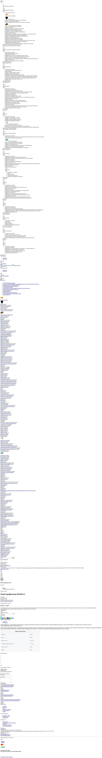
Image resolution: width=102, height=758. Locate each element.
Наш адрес (5, 259)
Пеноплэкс (2, 505)
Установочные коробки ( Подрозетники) (8, 446)
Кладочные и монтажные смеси (6, 395)
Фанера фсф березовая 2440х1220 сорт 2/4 (8, 524)
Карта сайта (5, 717)
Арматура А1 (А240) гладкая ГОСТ (7, 548)
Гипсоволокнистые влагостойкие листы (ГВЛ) (9, 449)
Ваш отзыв (2, 677)
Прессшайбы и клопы (4, 378)
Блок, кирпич (5, 721)
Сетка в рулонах (3, 537)
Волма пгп (2, 476)
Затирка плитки (3, 417)
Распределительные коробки (6, 444)
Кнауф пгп (2, 474)
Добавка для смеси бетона (5, 414)
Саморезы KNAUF (4, 370)
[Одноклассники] (4, 618)
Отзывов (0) (5, 622)
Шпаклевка (2, 400)
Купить (2, 689)
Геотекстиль (2, 496)
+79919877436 (3, 729)
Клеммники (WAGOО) (5, 440)
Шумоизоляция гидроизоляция (6, 516)
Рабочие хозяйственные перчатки (7, 351)
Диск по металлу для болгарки (6, 314)
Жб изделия (2, 489)
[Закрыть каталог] (1, 2)
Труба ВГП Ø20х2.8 (4, 691)
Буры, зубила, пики (4, 387)
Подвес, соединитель (4, 466)
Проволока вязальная (4, 550)
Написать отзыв (4, 669)
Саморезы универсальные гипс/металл (8, 382)
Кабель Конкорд (3, 436)
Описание (5, 621)
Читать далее (3, 610)
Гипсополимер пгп (4, 478)
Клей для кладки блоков (5, 470)
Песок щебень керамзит (5, 412)
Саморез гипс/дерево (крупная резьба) (8, 380)
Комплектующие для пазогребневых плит (8, 483)
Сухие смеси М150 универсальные (7, 406)
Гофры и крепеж (3, 432)
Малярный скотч (3, 348)
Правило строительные (5, 327)
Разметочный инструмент (5, 346)
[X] (7, 618)
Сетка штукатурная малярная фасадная (8, 423)
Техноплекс (2, 511)
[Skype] (12, 618)
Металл (4, 588)
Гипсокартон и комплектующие (9, 722)
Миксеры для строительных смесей (7, 344)
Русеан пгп (2, 481)
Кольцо (2, 490)
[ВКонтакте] (3, 618)
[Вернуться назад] (4, 9)
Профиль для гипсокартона (6, 468)
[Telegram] (6, 618)
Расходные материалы (7, 724)
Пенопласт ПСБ (3, 503)
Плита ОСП (2, 518)
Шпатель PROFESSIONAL (5, 336)
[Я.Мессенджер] (1, 618)
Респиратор (2, 329)
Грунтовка (2, 355)
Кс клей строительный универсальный (8, 363)
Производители (6, 710)
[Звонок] (11, 756)
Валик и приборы (4, 299)
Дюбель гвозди (3, 376)
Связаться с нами (16, 265)
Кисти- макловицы (4, 316)
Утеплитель (2, 492)
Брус (1, 528)
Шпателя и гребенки (4, 342)
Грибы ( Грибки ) (3, 374)
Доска (1, 531)
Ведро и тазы (3, 304)
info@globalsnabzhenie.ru (7, 265)
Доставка (5, 257)
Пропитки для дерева (4, 368)
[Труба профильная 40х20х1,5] (6, 601)
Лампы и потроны (4, 442)
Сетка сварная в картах (5, 541)
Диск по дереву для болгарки (6, 310)
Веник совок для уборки (5, 306)
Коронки (2, 319)
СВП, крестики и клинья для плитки (7, 331)
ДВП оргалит (3, 526)
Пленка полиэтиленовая (5, 507)
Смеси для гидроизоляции (5, 397)
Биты (1, 389)
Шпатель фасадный (4, 340)
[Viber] (9, 618)
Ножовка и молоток (4, 325)
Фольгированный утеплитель (6, 514)
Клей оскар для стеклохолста (6, 359)
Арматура (2, 545)
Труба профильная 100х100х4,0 (6, 686)
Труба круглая (3, 556)
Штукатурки (3, 391)
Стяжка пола (3, 402)
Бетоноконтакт (3, 353)
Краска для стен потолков (5, 361)
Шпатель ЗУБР (3, 338)
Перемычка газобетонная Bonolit (7, 472)
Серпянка (2, 421)
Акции (4, 711)
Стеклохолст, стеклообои (5, 425)
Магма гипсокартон (4, 459)
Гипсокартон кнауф (4, 457)
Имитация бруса (3, 535)
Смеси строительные (7, 726)
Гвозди (1, 372)
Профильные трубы (4, 554)
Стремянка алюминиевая (5, 333)
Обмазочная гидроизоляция (6, 501)
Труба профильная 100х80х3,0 (6, 695)
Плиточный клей (3, 419)
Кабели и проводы (4, 434)
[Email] (7, 756)
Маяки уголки (3, 461)
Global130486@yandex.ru (5, 735)
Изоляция (5, 723)
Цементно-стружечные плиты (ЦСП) (28, 490)
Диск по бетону (3, 308)
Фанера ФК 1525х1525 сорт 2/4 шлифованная (9, 522)
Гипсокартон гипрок (4, 455)
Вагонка (2, 533)
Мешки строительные (4, 321)
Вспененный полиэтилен (5, 494)
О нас (4, 708)
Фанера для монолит (4, 520)
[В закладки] (4, 615)
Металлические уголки (5, 552)
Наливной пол (3, 408)
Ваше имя (2, 674)
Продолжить (3, 683)
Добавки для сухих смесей (5, 357)
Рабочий (2, 487)
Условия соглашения (7, 709)
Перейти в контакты (4, 569)
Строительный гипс (4, 393)
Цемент (2, 410)
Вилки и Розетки (3, 429)
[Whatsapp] (2, 756)
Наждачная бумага (4, 323)
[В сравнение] (1, 615)
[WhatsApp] (11, 618)
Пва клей (2, 365)
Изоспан (2, 499)
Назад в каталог (3, 591)
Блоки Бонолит (3, 485)
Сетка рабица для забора (5, 539)
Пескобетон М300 (4, 404)
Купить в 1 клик (7, 619)
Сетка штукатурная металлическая (7, 543)
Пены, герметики (3, 427)
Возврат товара (6, 716)
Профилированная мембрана (6, 509)
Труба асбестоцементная (15, 490)
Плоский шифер (7, 490)
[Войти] (51, 572)
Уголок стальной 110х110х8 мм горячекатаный (9, 700)
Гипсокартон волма (4, 451)
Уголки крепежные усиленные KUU (7, 385)
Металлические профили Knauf (6, 463)
